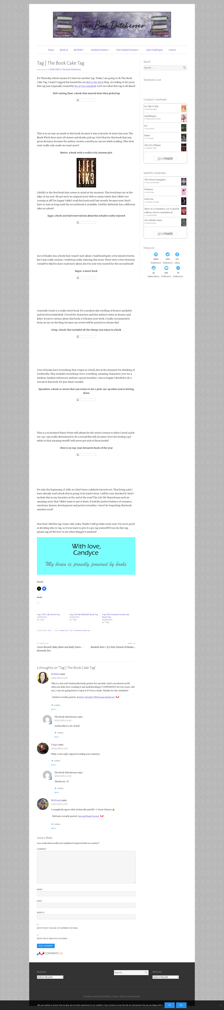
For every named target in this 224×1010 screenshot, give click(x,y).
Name (40, 889)
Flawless (148, 189)
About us (64, 50)
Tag (49, 630)
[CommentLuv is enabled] (51, 954)
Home (51, 50)
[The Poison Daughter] (183, 185)
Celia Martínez (151, 215)
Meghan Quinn (151, 109)
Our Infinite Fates (153, 220)
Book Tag (64, 630)
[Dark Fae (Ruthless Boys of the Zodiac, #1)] (183, 204)
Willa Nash (150, 128)
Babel (147, 135)
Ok (169, 1005)
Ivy (146, 126)
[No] (220, 1005)
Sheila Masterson (152, 182)
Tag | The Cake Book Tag (48, 614)
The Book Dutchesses (71, 69)
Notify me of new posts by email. (52, 939)
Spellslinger (150, 116)
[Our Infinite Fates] (183, 225)
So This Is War (151, 106)
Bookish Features (99, 50)
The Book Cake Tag (82, 630)
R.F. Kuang (149, 138)
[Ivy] (183, 131)
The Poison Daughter (155, 179)
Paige (54, 744)
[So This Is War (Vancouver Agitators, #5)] (183, 111)
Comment (42, 849)
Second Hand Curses (88, 816)
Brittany (56, 800)
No (181, 1005)
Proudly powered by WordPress (97, 996)
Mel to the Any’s (95, 82)
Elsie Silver (150, 192)
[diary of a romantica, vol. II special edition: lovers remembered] (183, 214)
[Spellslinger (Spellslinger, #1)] (183, 121)
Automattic (135, 996)
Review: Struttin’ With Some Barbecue (96, 697)
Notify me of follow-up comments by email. (57, 928)
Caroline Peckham (152, 202)
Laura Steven (151, 223)
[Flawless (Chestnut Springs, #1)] (183, 194)
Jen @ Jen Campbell (85, 86)
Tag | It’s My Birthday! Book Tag (83, 614)
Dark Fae (148, 199)
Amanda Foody (151, 148)
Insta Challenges (154, 50)
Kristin (55, 674)
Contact (172, 50)
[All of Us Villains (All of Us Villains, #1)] (183, 150)
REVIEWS (78, 50)
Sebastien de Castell (153, 119)
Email (40, 901)
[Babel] (183, 141)
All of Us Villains (152, 145)
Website (40, 913)
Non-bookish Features (127, 50)
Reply (53, 709)
